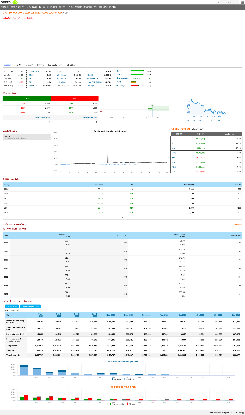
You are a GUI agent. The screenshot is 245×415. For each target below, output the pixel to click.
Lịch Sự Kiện (52, 7)
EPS (31, 75)
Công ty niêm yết (17, 7)
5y (211, 120)
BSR (173, 158)
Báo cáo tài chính (55, 65)
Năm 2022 (164, 315)
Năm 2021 (182, 315)
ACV (173, 143)
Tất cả (218, 120)
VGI (173, 139)
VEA (173, 162)
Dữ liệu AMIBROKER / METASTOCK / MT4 (82, 7)
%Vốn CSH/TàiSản (94, 82)
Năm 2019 (218, 315)
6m (200, 120)
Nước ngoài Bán (90, 117)
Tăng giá (122, 85)
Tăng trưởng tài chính (30, 306)
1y (205, 120)
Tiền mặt (90, 86)
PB (30, 82)
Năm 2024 (128, 315)
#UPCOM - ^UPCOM (180, 129)
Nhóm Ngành (32, 7)
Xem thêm (238, 225)
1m (188, 120)
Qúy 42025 (40, 315)
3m (194, 120)
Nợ (88, 71)
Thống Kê (5, 7)
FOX (174, 167)
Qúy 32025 (58, 315)
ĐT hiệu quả (123, 78)
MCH (174, 148)
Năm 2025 (110, 315)
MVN (174, 153)
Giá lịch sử (29, 65)
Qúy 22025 (76, 315)
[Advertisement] (122, 41)
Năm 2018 (235, 315)
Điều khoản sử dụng (234, 413)
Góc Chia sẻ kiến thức (107, 7)
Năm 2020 (200, 315)
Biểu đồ (62, 7)
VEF (173, 172)
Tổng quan (7, 65)
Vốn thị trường (63, 75)
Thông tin (40, 65)
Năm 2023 (146, 315)
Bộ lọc (42, 7)
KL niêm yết (61, 79)
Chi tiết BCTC (12, 306)
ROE (37, 86)
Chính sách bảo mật (217, 413)
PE (30, 79)
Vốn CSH (90, 75)
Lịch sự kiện (70, 65)
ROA (31, 86)
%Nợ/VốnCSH (92, 79)
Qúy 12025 (94, 315)
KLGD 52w (61, 82)
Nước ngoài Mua (42, 117)
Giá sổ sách (34, 71)
